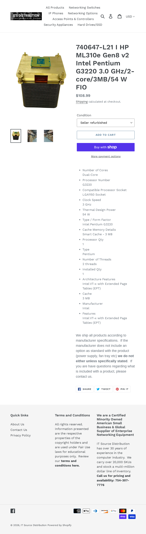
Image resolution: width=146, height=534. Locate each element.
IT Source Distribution (34, 525)
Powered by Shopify (59, 525)
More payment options (106, 156)
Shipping (82, 101)
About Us (17, 424)
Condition (84, 115)
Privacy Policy (20, 435)
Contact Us (18, 430)
